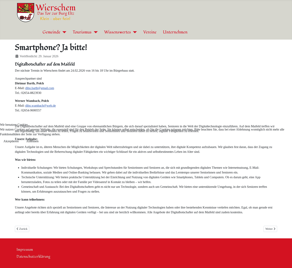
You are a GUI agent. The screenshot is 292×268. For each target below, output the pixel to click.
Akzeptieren (11, 141)
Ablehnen (32, 141)
